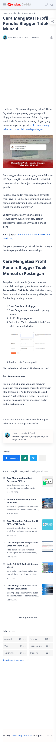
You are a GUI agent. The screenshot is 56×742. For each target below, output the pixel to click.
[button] (46, 4)
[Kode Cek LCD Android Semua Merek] (47, 567)
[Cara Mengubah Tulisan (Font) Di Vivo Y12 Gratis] (47, 524)
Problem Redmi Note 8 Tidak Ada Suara (21, 501)
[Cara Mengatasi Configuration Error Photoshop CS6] (47, 546)
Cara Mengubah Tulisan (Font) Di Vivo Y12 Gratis (22, 523)
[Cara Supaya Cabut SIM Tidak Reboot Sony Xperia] (47, 589)
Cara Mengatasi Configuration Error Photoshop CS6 (22, 544)
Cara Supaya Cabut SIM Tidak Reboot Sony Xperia (22, 587)
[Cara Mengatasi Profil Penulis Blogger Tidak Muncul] (28, 151)
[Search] (51, 4)
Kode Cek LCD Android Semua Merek (22, 566)
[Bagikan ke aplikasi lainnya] (42, 458)
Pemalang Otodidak (22, 735)
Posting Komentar (28, 617)
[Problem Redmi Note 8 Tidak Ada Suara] (47, 503)
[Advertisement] (28, 73)
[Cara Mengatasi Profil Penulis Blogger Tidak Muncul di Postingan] (31, 343)
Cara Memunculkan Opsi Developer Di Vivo (19, 480)
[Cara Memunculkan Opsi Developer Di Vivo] (47, 481)
